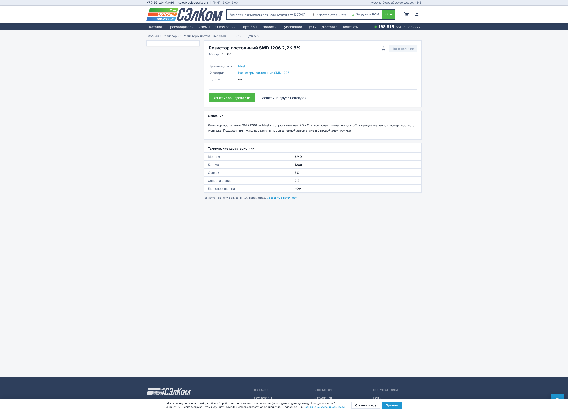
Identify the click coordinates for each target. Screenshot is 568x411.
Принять (392, 405)
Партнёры (249, 27)
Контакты (350, 27)
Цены (311, 27)
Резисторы (171, 36)
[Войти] (417, 14)
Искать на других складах (284, 98)
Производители (180, 27)
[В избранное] (383, 48)
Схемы (204, 27)
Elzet (241, 66)
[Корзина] (406, 14)
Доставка (329, 27)
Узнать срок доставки (231, 98)
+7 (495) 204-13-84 (160, 2)
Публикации (292, 27)
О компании (225, 27)
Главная (152, 36)
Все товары (263, 398)
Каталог (155, 27)
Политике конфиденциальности (324, 407)
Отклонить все (365, 405)
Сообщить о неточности (282, 197)
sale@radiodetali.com (193, 2)
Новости (269, 27)
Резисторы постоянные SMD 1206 (208, 36)
